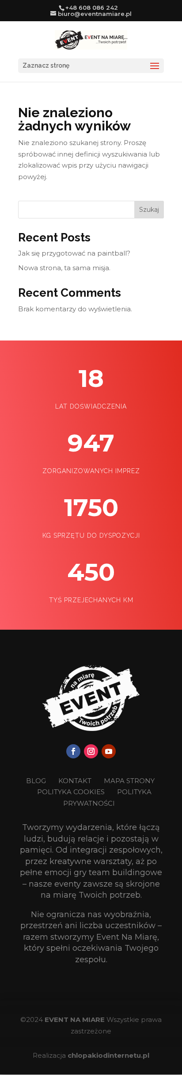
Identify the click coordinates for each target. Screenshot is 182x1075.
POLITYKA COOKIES (71, 792)
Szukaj (149, 210)
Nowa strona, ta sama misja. (64, 268)
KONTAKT (75, 781)
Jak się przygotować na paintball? (74, 253)
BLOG (37, 781)
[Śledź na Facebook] (73, 751)
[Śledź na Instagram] (91, 751)
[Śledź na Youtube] (109, 751)
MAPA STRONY (129, 781)
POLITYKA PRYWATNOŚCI (107, 797)
